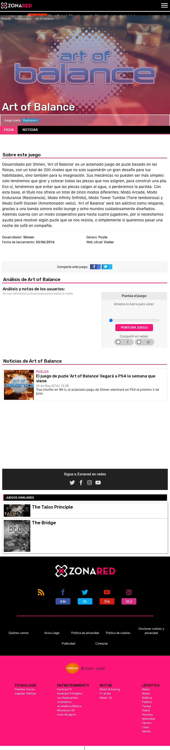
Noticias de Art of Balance (32, 361)
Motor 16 (106, 698)
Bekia (146, 689)
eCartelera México (69, 706)
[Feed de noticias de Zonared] (41, 596)
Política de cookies (118, 633)
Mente (146, 731)
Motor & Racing (110, 689)
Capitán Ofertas (25, 693)
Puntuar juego (134, 327)
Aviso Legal (51, 633)
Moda (146, 693)
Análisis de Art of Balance (31, 279)
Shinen (28, 237)
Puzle (103, 237)
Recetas (147, 714)
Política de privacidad (85, 633)
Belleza (147, 698)
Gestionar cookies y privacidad (151, 630)
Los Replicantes (67, 698)
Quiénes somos (19, 633)
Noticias (30, 130)
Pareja (146, 706)
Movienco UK (66, 710)
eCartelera (64, 702)
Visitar (109, 242)
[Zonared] (16, 6)
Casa (145, 727)
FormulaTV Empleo (69, 693)
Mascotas (148, 719)
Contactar (101, 643)
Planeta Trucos (25, 689)
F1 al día (105, 693)
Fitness (147, 723)
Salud (146, 710)
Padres (147, 702)
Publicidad (68, 643)
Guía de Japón (66, 714)
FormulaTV (64, 689)
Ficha (9, 130)
